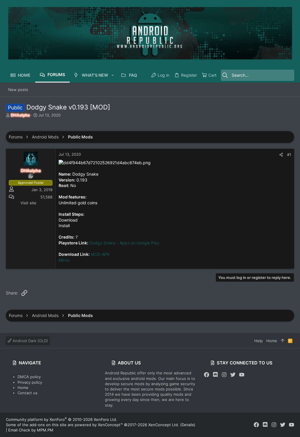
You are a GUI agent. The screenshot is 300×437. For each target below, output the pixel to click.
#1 (289, 154)
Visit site (28, 202)
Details (188, 424)
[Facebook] (206, 375)
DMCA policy (29, 376)
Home (23, 387)
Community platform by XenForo (61, 419)
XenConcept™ (110, 424)
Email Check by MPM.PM (30, 430)
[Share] (281, 154)
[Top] (282, 340)
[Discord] (215, 375)
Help (258, 340)
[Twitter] (233, 375)
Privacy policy (30, 382)
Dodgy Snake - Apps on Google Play (124, 242)
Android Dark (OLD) (29, 340)
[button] (113, 75)
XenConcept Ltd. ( (165, 424)
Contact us (28, 392)
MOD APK (100, 254)
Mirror (64, 260)
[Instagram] (224, 375)
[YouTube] (241, 375)
